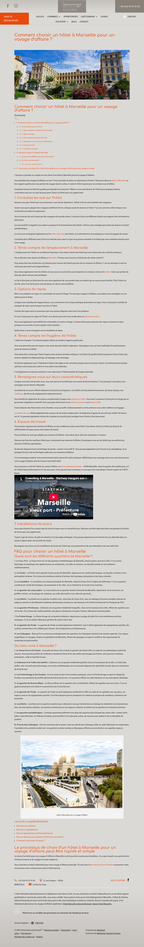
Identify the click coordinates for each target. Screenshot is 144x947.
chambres (18, 394)
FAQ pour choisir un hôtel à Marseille (33, 153)
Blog (74, 21)
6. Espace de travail (28, 145)
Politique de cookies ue (24, 937)
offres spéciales (58, 234)
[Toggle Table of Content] (16, 119)
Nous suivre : (119, 880)
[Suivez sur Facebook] (7, 5)
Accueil (40, 16)
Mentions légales (51, 930)
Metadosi (101, 930)
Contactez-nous (39, 884)
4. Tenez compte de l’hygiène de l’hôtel (34, 138)
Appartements (71, 16)
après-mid (95, 402)
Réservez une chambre (25, 826)
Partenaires (66, 930)
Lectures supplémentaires (33, 164)
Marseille (53, 258)
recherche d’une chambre (103, 865)
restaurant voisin (92, 316)
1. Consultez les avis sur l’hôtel (32, 127)
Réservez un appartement (27, 829)
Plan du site (26, 933)
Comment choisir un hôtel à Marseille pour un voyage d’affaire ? (43, 123)
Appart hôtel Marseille (101, 904)
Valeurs (39, 937)
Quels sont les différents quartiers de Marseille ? (38, 157)
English (132, 16)
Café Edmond (88, 16)
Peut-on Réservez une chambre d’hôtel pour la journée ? (40, 837)
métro (107, 272)
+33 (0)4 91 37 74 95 (26, 880)
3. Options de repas (28, 134)
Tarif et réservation (11, 18)
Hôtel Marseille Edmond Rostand (77, 904)
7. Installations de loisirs (30, 149)
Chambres (52, 16)
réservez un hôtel (78, 399)
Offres (104, 16)
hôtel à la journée (77, 402)
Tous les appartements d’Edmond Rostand (34, 833)
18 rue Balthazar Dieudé (71, 466)
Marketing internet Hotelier (109, 933)
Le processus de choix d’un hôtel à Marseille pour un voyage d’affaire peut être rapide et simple (56, 168)
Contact (84, 21)
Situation (61, 21)
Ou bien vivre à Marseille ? (30, 160)
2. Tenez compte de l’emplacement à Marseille (37, 130)
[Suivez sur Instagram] (15, 5)
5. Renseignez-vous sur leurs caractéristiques (37, 141)
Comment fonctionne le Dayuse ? (30, 840)
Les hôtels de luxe (22, 413)
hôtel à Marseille (119, 180)
